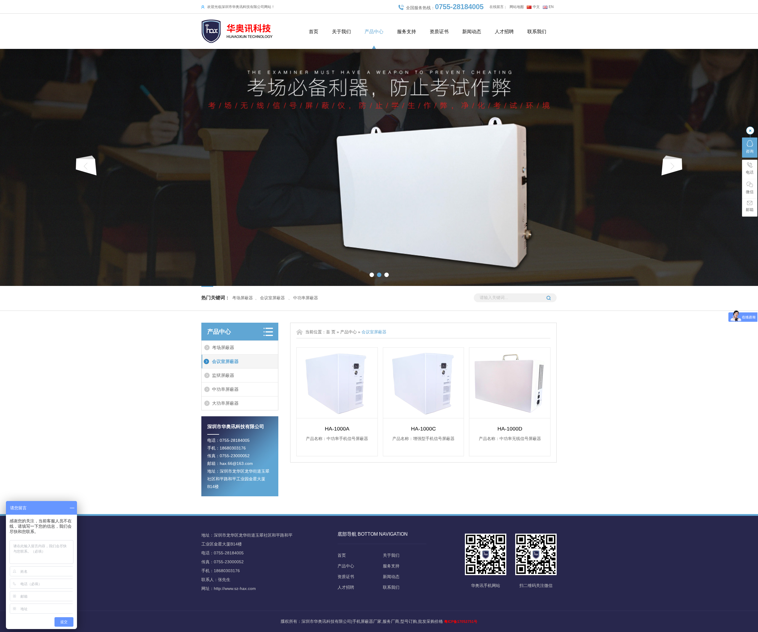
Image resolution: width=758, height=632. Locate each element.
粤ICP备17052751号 (460, 622)
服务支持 (406, 31)
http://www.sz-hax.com (235, 588)
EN (551, 7)
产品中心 (373, 31)
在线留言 (496, 7)
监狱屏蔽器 (223, 375)
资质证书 (439, 31)
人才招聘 (504, 31)
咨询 (750, 151)
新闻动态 (471, 31)
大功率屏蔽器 (225, 403)
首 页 (330, 331)
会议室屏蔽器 (272, 297)
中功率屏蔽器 (305, 297)
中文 (536, 7)
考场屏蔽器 (242, 297)
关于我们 (341, 31)
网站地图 (517, 7)
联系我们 (536, 31)
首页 (313, 31)
